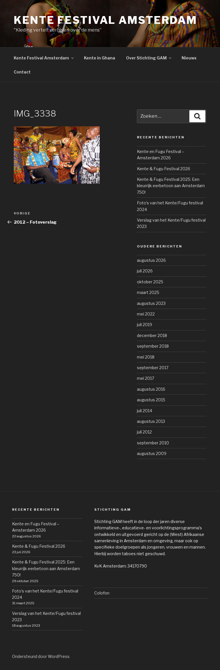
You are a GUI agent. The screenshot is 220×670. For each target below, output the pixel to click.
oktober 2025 (150, 281)
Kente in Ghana (99, 57)
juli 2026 (145, 270)
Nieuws (189, 57)
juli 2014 (144, 410)
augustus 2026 (151, 260)
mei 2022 (146, 313)
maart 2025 (148, 292)
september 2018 (153, 346)
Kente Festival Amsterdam (105, 20)
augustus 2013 (151, 421)
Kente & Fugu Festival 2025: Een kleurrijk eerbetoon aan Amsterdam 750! (171, 186)
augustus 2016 (151, 389)
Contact (22, 71)
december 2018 (152, 335)
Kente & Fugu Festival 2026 (163, 168)
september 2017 (152, 367)
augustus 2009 (151, 453)
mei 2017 (145, 378)
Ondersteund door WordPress (41, 656)
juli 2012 (144, 431)
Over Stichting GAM (146, 57)
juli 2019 (144, 324)
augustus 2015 (151, 399)
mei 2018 (145, 357)
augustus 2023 (151, 303)
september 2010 (153, 442)
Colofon (101, 592)
